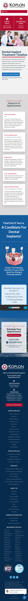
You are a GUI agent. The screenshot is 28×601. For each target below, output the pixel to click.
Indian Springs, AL (8, 559)
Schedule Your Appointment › (14, 335)
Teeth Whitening (14, 434)
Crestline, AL (7, 539)
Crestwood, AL (7, 540)
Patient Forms (14, 520)
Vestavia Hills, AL (19, 560)
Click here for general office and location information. (14, 346)
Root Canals (14, 424)
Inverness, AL (7, 560)
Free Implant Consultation (14, 454)
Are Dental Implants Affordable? (14, 471)
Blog (14, 504)
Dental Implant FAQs (14, 484)
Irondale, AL (6, 557)
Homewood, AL (7, 553)
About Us (14, 493)
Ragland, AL (17, 548)
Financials (14, 511)
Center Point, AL (8, 535)
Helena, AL (6, 549)
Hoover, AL (6, 555)
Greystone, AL (7, 548)
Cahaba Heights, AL (8, 533)
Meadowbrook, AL (19, 531)
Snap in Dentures (14, 413)
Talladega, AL (18, 555)
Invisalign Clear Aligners (14, 436)
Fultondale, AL (7, 542)
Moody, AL (17, 533)
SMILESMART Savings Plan (14, 459)
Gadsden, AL (7, 544)
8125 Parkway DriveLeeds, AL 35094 (14, 385)
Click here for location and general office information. (12, 78)
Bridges (14, 444)
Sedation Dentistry (14, 418)
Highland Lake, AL (8, 551)
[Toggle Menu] (2, 11)
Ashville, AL (6, 531)
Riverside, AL (18, 549)
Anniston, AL (7, 530)
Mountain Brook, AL (19, 535)
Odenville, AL (18, 537)
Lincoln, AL (17, 530)
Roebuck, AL (18, 551)
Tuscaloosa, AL (18, 559)
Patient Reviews (14, 518)
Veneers (14, 426)
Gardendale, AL (7, 546)
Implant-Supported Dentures (14, 479)
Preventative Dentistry (14, 439)
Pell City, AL (17, 542)
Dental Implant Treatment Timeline (14, 481)
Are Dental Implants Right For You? (14, 468)
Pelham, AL (17, 540)
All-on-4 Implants (14, 476)
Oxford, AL (17, 539)
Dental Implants (14, 456)
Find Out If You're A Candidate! (11, 74)
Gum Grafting (14, 447)
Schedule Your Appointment (14, 404)
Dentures (14, 416)
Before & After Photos (14, 523)
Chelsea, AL (6, 537)
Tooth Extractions (14, 441)
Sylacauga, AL (18, 553)
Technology (14, 506)
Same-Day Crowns (14, 429)
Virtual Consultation (14, 509)
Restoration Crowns (14, 431)
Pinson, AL (17, 544)
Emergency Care (14, 421)
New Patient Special (14, 461)
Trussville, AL (18, 557)
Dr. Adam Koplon (14, 499)
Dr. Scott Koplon (14, 496)
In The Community (14, 501)
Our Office (14, 491)
